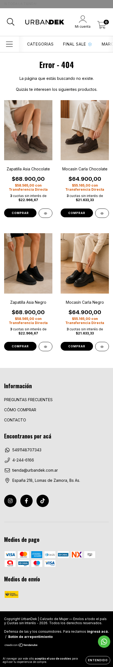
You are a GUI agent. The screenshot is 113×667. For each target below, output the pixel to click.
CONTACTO (15, 420)
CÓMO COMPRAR (20, 409)
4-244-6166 (23, 460)
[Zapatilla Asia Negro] (45, 346)
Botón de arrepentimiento (30, 637)
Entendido (98, 660)
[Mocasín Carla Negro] (102, 346)
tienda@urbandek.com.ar (35, 470)
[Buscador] (10, 22)
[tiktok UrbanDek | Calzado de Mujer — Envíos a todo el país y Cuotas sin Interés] (42, 501)
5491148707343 (26, 450)
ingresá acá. (98, 631)
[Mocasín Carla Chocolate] (102, 213)
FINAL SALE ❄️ (77, 44)
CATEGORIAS (40, 44)
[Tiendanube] (21, 646)
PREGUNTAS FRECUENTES (28, 399)
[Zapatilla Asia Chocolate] (45, 213)
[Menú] (9, 44)
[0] (101, 26)
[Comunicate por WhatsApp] (104, 641)
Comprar (20, 213)
